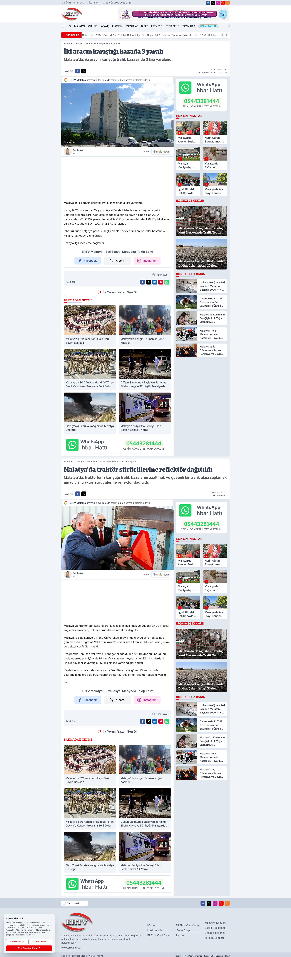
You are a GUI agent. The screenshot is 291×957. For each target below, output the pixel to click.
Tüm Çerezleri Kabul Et (29, 948)
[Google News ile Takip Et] (161, 152)
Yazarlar (132, 26)
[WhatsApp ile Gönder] (166, 282)
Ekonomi (117, 26)
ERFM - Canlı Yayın (188, 925)
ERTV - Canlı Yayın (159, 935)
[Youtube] (223, 3)
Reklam (80, 2)
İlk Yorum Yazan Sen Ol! (120, 292)
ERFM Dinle (172, 26)
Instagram (149, 260)
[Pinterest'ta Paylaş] (160, 282)
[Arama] (228, 26)
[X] (213, 3)
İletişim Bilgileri (214, 937)
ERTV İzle (156, 26)
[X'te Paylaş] (83, 71)
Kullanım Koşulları (216, 922)
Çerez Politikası (215, 932)
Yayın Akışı (189, 26)
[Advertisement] (117, 178)
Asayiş (105, 26)
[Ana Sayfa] (70, 26)
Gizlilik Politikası (215, 927)
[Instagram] (218, 3)
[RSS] (227, 3)
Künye (67, 2)
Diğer (144, 26)
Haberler (68, 43)
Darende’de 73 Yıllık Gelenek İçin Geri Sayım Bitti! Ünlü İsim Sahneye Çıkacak (131, 35)
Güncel (93, 26)
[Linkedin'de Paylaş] (154, 282)
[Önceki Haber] (222, 35)
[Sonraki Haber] (226, 35)
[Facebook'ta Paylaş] (77, 71)
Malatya (79, 26)
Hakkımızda (154, 930)
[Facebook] (208, 3)
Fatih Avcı (78, 152)
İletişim (93, 2)
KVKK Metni (41, 941)
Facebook (90, 260)
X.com (120, 260)
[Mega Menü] (63, 26)
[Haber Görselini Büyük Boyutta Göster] (117, 115)
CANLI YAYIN (73, 903)
